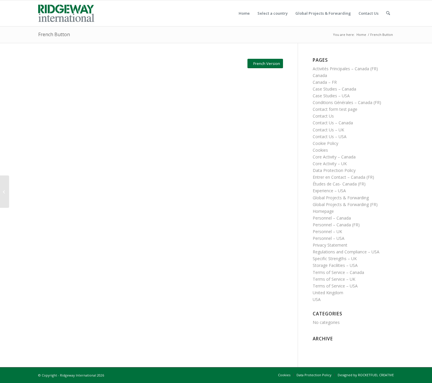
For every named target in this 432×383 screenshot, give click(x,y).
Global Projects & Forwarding (341, 197)
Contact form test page (335, 109)
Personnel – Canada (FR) (336, 225)
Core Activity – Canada (334, 157)
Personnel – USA (328, 238)
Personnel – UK (327, 231)
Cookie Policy (325, 143)
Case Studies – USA (331, 95)
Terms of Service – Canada (338, 272)
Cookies (320, 150)
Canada (320, 75)
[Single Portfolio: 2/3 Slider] (4, 191)
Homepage (323, 211)
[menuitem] (244, 13)
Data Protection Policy (334, 170)
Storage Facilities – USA (335, 265)
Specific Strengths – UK (335, 258)
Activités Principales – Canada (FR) (345, 68)
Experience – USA (329, 190)
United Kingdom (328, 292)
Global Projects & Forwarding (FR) (345, 204)
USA (317, 299)
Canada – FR (325, 82)
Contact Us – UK (328, 130)
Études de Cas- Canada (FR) (339, 184)
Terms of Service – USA (335, 286)
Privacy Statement (330, 245)
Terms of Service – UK (334, 279)
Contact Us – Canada (333, 123)
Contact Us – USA (329, 136)
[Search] (388, 13)
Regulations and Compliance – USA (346, 252)
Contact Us (323, 116)
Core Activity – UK (330, 163)
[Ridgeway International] (66, 13)
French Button (54, 34)
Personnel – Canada (332, 218)
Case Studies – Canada (334, 89)
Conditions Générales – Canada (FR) (347, 102)
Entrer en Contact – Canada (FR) (343, 177)
